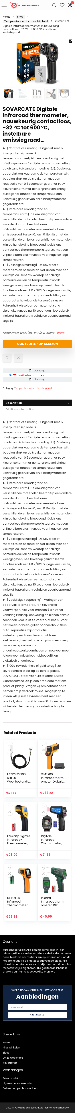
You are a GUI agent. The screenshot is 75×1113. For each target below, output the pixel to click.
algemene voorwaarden (18, 1083)
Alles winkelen (11, 1047)
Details (60, 332)
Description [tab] (14, 403)
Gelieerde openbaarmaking (20, 1088)
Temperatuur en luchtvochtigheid (26, 21)
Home (6, 16)
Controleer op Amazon (37, 344)
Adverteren (10, 1063)
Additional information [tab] (20, 409)
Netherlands (26, 375)
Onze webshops (13, 1058)
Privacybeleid (11, 1078)
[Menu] (4, 5)
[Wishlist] (62, 5)
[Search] (54, 5)
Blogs (6, 1052)
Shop (20, 16)
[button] (70, 41)
